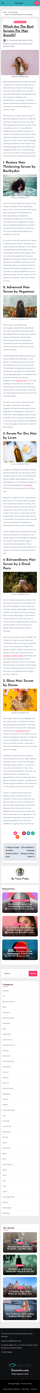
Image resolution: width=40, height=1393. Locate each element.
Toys (4, 1186)
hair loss (28, 485)
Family (5, 1072)
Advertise (25, 1389)
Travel (5, 1191)
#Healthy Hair (27, 44)
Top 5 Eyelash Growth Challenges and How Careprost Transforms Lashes (20, 930)
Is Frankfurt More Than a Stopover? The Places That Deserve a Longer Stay (20, 1294)
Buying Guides (8, 1018)
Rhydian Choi (13, 932)
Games (5, 1099)
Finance (6, 1083)
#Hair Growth (17, 44)
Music (5, 1143)
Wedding (6, 1213)
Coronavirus (7, 1040)
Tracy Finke (13, 40)
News (5, 1154)
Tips (4, 1181)
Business (6, 1012)
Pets (4, 1159)
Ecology (6, 1050)
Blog (4, 1007)
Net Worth (7, 1148)
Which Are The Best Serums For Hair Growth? (18, 31)
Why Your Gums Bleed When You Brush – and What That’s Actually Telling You (20, 1249)
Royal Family (7, 1164)
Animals (6, 991)
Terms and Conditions (11, 1389)
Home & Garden (9, 1110)
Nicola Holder (13, 909)
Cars (4, 1029)
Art (4, 996)
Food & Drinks (8, 1088)
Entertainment (8, 1061)
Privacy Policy (26, 1384)
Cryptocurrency (9, 1045)
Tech (4, 1175)
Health (26, 900)
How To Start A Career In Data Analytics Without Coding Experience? (20, 1316)
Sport (5, 1170)
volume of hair (21, 381)
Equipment (7, 1067)
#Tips (12, 46)
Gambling (6, 1094)
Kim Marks (12, 956)
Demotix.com (20, 1370)
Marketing (6, 1132)
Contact (34, 1389)
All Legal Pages (14, 1384)
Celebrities (7, 1034)
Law (4, 1116)
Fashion (6, 1078)
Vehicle (5, 1202)
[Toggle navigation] (2, 3)
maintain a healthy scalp (13, 656)
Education (7, 1056)
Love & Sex (7, 1126)
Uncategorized (8, 1197)
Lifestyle (6, 1121)
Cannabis (6, 1023)
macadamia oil (21, 731)
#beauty (8, 44)
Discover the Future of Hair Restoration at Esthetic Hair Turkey (20, 953)
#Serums (6, 46)
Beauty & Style (20, 22)
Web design (7, 1208)
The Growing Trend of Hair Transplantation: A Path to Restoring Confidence (20, 906)
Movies (5, 1137)
